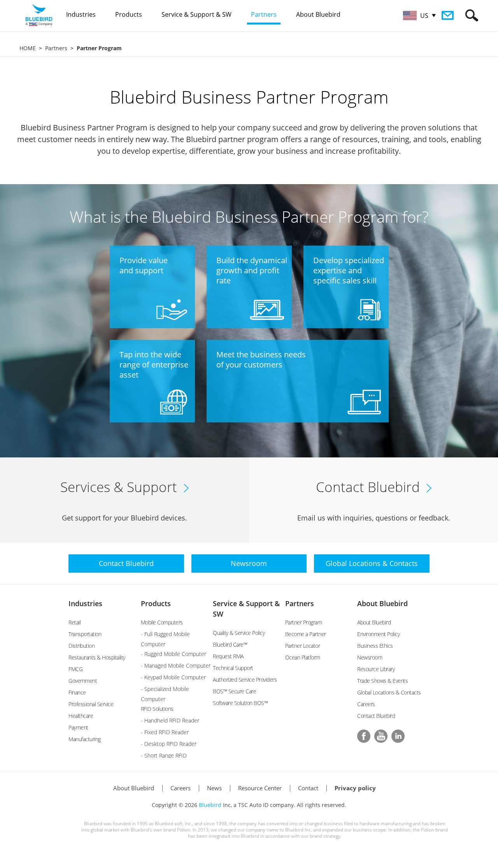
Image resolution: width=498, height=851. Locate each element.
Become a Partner (305, 634)
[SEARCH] (472, 15)
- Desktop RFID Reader (168, 743)
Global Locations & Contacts (389, 692)
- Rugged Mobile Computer (173, 654)
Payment (78, 727)
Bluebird (210, 805)
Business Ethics (375, 645)
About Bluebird (382, 603)
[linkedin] (398, 736)
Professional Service (90, 704)
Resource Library (376, 669)
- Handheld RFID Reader (170, 720)
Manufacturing (84, 739)
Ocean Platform (302, 657)
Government (82, 680)
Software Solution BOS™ (240, 703)
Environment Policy (378, 634)
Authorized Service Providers (245, 679)
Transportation (84, 634)
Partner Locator (302, 645)
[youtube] (381, 736)
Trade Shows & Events (382, 680)
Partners (56, 48)
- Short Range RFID (164, 755)
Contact (308, 788)
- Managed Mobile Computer (175, 665)
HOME (27, 48)
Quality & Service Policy (239, 632)
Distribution (81, 645)
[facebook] (363, 736)
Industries (85, 603)
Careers (366, 704)
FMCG (75, 669)
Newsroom (369, 657)
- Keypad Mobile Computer (173, 677)
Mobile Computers (162, 622)
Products (156, 603)
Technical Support (233, 668)
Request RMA (228, 656)
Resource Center (260, 788)
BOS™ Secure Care (234, 691)
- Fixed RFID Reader (165, 732)
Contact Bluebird (376, 715)
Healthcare (80, 715)
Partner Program (303, 622)
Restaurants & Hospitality (96, 657)
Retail (74, 622)
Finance (77, 692)
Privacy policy (355, 788)
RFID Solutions (157, 708)
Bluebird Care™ (230, 644)
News (214, 788)
